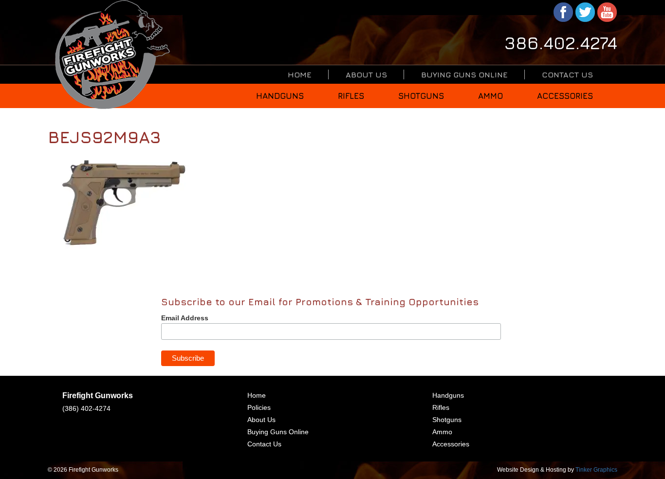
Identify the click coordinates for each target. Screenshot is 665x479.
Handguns (280, 96)
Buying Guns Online (464, 74)
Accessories (565, 96)
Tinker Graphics (596, 469)
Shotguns (421, 96)
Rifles (351, 96)
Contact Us (567, 74)
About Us (366, 74)
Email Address (184, 318)
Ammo (490, 96)
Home (300, 74)
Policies (259, 407)
